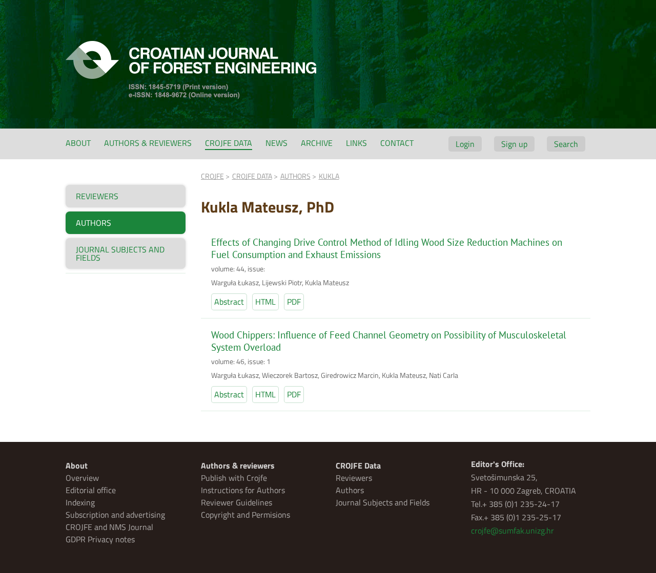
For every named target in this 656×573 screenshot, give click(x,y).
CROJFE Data (228, 143)
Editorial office (91, 490)
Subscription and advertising (115, 514)
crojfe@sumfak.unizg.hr (512, 530)
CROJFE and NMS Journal (109, 527)
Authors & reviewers (148, 143)
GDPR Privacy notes (100, 539)
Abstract (229, 301)
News (276, 143)
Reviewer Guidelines (236, 502)
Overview (82, 478)
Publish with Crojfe (234, 478)
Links (356, 143)
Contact (397, 143)
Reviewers (354, 478)
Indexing (80, 502)
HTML (265, 301)
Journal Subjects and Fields (382, 502)
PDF (294, 301)
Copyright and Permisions (245, 514)
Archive (317, 143)
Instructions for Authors (243, 490)
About (78, 143)
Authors (350, 490)
